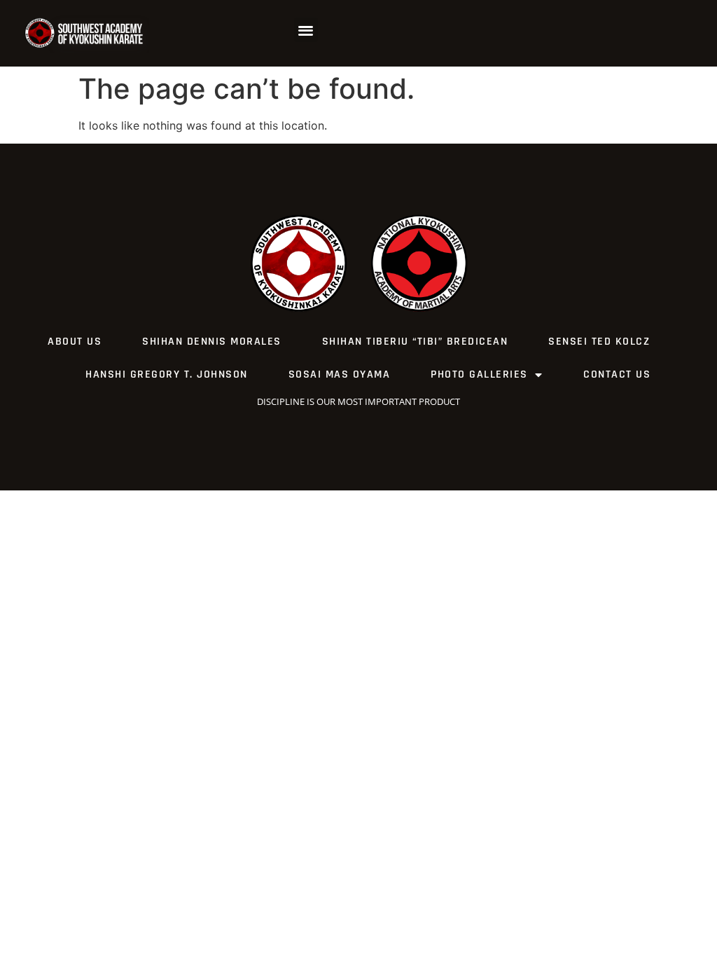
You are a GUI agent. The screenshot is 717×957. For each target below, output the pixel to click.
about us (75, 341)
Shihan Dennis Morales (211, 341)
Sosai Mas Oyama (339, 374)
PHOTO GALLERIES (479, 374)
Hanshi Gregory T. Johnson (166, 374)
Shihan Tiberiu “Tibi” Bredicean (415, 341)
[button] (306, 30)
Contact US (616, 374)
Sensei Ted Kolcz (599, 341)
